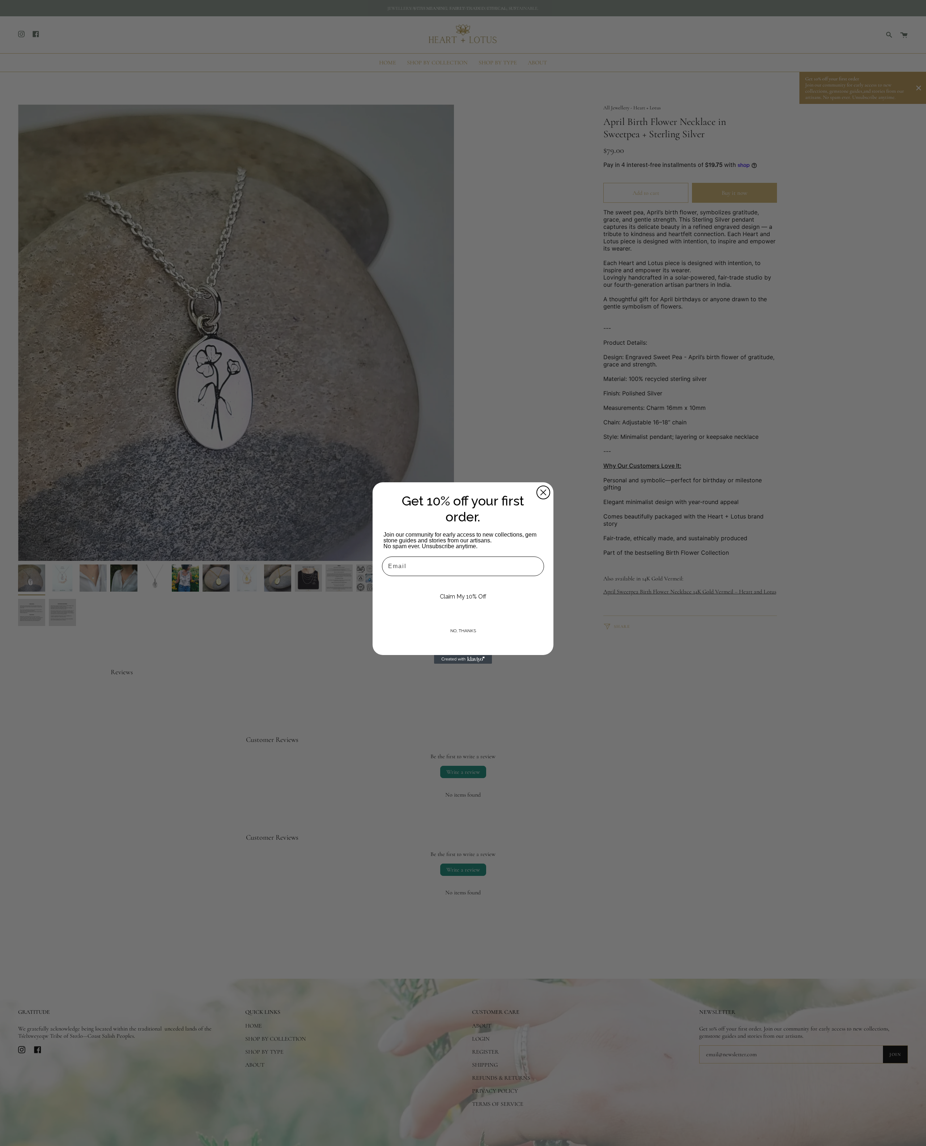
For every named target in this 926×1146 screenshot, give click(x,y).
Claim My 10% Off (463, 596)
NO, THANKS (463, 630)
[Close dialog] (543, 492)
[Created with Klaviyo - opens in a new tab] (463, 659)
